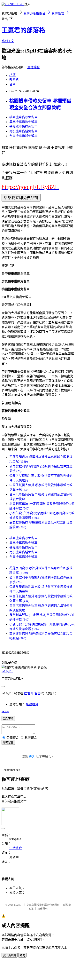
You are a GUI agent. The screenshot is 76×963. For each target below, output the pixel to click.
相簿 (12, 75)
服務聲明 (42, 908)
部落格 (14, 79)
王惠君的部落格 (23, 30)
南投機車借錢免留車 (23, 131)
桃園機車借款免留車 (23, 117)
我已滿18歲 (9, 955)
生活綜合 (33, 67)
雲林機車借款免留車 (23, 121)
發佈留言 (8, 742)
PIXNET (18, 904)
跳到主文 (8, 41)
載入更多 (8, 718)
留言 (37, 693)
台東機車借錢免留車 (23, 136)
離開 (22, 955)
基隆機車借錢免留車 (23, 126)
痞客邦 (29, 693)
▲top (5, 711)
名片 (12, 84)
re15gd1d (7, 671)
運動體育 (32, 704)
